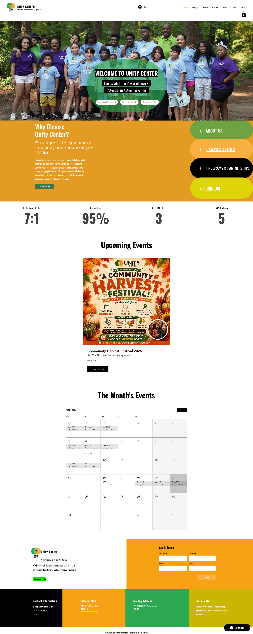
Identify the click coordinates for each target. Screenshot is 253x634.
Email (161, 564)
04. (202, 189)
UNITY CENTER (25, 6)
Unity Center (49, 551)
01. (202, 131)
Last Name (192, 553)
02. (202, 149)
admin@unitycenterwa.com (43, 606)
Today (181, 410)
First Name (163, 553)
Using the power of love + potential (54, 559)
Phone (191, 564)
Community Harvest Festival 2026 (114, 351)
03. (202, 168)
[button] (244, 14)
